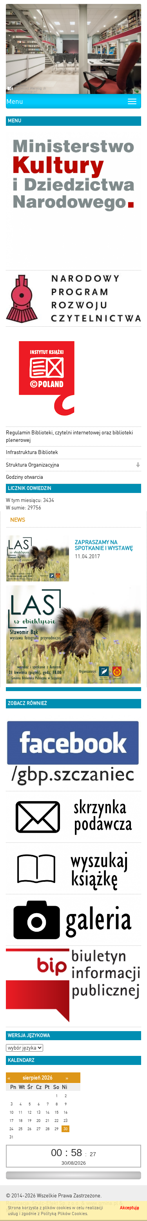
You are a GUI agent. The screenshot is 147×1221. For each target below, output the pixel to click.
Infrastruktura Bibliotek (32, 452)
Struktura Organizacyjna (32, 465)
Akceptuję (129, 1207)
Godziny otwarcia (24, 477)
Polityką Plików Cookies (64, 1213)
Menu (14, 101)
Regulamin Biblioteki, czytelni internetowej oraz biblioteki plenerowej (69, 436)
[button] (137, 465)
